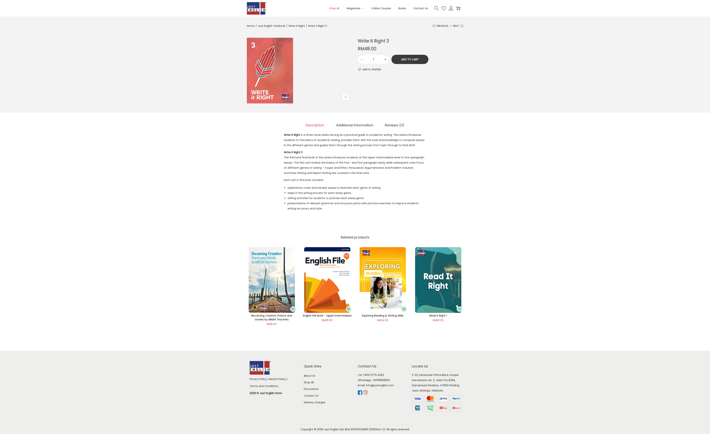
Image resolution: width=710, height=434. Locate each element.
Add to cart (410, 59)
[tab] (315, 125)
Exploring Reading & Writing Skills (382, 315)
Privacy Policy (258, 379)
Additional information (354, 125)
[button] (369, 69)
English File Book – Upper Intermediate (327, 315)
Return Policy (277, 379)
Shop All (309, 382)
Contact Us (311, 396)
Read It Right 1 (438, 315)
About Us (309, 376)
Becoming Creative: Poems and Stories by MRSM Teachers (271, 317)
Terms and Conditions (264, 386)
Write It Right (296, 26)
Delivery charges (314, 402)
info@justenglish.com (380, 385)
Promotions (311, 389)
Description (315, 125)
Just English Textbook (271, 26)
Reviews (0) (394, 125)
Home (251, 26)
